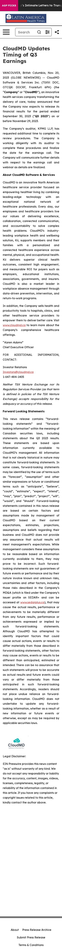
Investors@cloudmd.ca (18, 372)
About (15, 930)
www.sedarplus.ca (32, 602)
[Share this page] (56, 32)
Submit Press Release (31, 937)
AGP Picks (9, 5)
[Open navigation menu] (6, 32)
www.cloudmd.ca (14, 325)
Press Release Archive (36, 930)
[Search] (39, 32)
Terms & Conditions (31, 945)
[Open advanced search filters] (47, 32)
